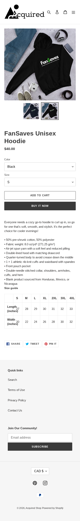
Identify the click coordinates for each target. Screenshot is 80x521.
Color (7, 159)
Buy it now (40, 205)
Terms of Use (16, 390)
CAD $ (38, 471)
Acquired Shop (33, 508)
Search (12, 379)
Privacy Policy (17, 400)
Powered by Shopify (52, 508)
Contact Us (15, 410)
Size (6, 174)
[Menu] (73, 12)
